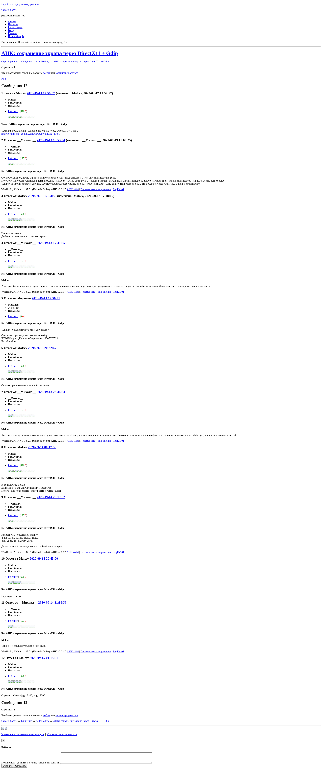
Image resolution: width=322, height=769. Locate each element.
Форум (12, 21)
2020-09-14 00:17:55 (42, 447)
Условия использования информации (22, 734)
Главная (12, 33)
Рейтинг (13, 111)
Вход (11, 30)
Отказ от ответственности (62, 734)
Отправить (20, 766)
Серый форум (9, 9)
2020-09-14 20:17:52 (51, 497)
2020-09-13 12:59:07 (41, 93)
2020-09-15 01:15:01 (44, 658)
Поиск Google (16, 36)
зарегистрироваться (67, 72)
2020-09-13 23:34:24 (51, 392)
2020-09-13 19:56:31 (46, 298)
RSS (3, 78)
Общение (26, 61)
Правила (13, 24)
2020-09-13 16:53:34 (51, 140)
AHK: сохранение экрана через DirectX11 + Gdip (59, 53)
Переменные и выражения (95, 189)
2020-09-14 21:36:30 (52, 602)
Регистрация (15, 27)
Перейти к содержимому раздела (20, 4)
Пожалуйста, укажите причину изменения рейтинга (31, 762)
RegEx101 (118, 189)
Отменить (8, 766)
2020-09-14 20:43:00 (44, 558)
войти (46, 72)
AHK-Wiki (73, 189)
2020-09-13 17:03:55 (42, 196)
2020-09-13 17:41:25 (51, 243)
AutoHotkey (42, 61)
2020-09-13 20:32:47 (42, 348)
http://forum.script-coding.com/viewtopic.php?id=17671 (31, 133)
